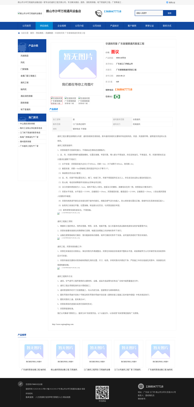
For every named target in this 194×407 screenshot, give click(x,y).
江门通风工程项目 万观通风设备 (65, 370)
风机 (23, 62)
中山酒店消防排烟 (27, 124)
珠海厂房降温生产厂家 (29, 137)
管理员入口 (57, 397)
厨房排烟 (25, 103)
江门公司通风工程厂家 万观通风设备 (97, 370)
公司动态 (97, 26)
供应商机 (44, 26)
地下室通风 (25, 109)
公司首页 (26, 26)
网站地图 (66, 397)
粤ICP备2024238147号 (51, 389)
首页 (32, 33)
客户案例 (132, 26)
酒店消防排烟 (26, 96)
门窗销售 (25, 69)
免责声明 (49, 397)
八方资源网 (40, 397)
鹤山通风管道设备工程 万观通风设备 (34, 370)
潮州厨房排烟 (25, 142)
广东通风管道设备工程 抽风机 (128, 370)
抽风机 (24, 89)
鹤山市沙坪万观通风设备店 (71, 389)
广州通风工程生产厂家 (29, 146)
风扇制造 (49, 33)
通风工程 (25, 83)
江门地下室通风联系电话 (30, 133)
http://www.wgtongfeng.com (63, 324)
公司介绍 (79, 26)
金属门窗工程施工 (28, 76)
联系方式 (167, 26)
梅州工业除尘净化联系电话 (31, 128)
